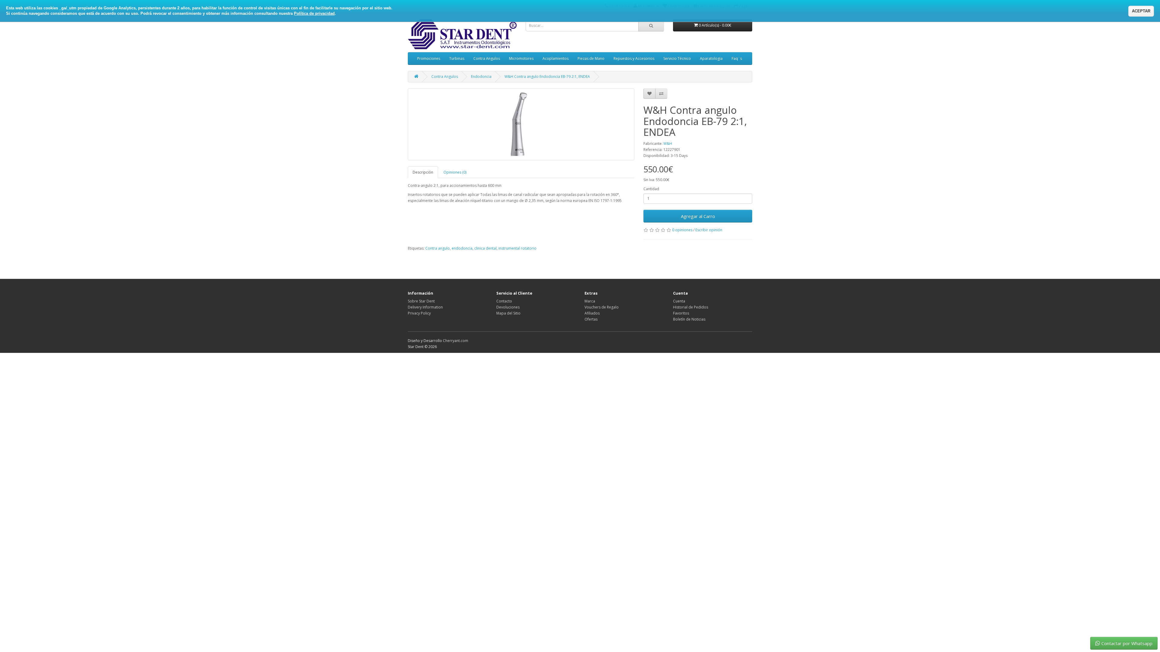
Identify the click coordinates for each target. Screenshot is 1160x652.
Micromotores (521, 58)
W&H (667, 143)
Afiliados (592, 313)
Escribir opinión (708, 229)
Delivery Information (425, 307)
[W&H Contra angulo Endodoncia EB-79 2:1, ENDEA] (521, 124)
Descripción (423, 172)
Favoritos (681, 313)
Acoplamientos (556, 58)
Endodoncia (481, 76)
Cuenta (679, 301)
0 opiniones (682, 229)
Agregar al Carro (698, 216)
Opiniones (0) (454, 172)
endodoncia (462, 248)
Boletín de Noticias (689, 319)
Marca (590, 301)
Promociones (428, 58)
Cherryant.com (455, 340)
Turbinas (456, 58)
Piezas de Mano (591, 58)
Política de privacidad (314, 13)
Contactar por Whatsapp (1126, 643)
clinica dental (485, 248)
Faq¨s (737, 58)
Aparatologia (711, 58)
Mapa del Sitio (508, 313)
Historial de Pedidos (690, 307)
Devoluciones (508, 307)
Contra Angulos (486, 58)
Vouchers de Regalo (602, 307)
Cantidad (651, 188)
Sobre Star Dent (421, 301)
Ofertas (591, 319)
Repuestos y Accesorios (634, 58)
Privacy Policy (419, 313)
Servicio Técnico (677, 58)
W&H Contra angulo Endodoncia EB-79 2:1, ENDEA (547, 76)
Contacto (504, 301)
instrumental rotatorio (517, 248)
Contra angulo (437, 248)
